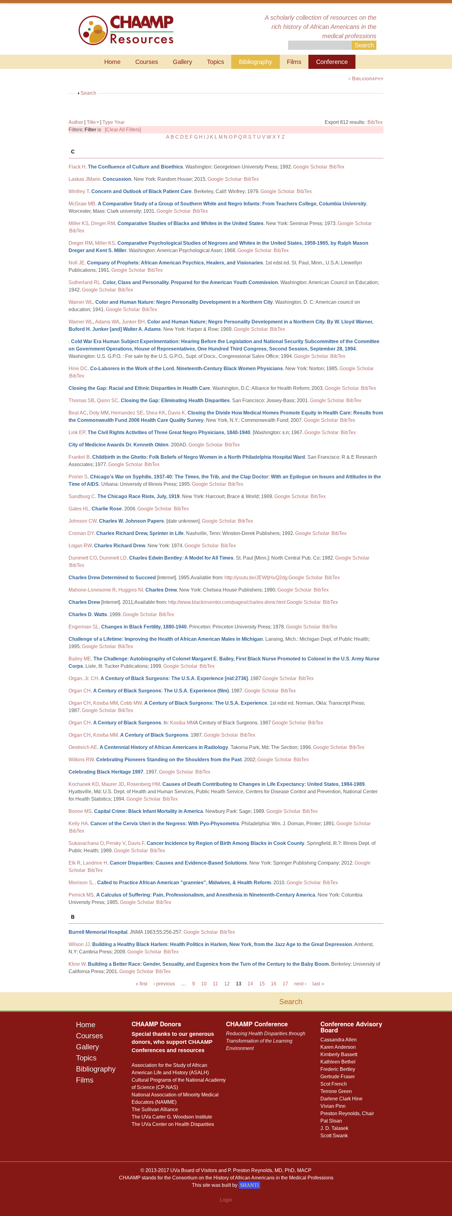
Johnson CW (83, 521)
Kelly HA (78, 823)
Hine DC (78, 368)
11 (215, 983)
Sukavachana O (86, 843)
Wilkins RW (81, 759)
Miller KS (79, 223)
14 (250, 983)
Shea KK (155, 412)
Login (226, 1199)
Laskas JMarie (84, 179)
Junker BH (133, 321)
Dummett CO (83, 557)
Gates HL (79, 508)
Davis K (176, 412)
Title (91, 122)
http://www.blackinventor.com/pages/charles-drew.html (227, 602)
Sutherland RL (84, 282)
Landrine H (95, 862)
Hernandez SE (127, 412)
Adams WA (107, 321)
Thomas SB (81, 400)
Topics (215, 61)
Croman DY (81, 533)
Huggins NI (130, 589)
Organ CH (80, 690)
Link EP (77, 432)
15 (262, 983)
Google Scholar (310, 166)
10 (204, 983)
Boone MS (80, 811)
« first (141, 983)
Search (88, 93)
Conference (332, 61)
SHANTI (249, 1185)
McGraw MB (82, 203)
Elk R (75, 862)
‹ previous (164, 983)
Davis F (136, 843)
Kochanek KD (84, 784)
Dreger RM (103, 223)
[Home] (126, 29)
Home (112, 61)
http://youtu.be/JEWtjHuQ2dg (255, 577)
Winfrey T (79, 191)
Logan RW (80, 545)
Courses (146, 61)
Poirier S (78, 476)
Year (119, 122)
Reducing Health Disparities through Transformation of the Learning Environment (265, 1041)
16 (273, 983)
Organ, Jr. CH (83, 678)
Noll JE (77, 262)
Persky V (115, 843)
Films (294, 61)
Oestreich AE (83, 747)
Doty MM (99, 412)
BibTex (375, 122)
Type (107, 122)
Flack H (77, 166)
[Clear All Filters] (123, 129)
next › (300, 983)
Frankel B (79, 457)
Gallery (182, 61)
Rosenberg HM (143, 784)
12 (227, 983)
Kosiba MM (105, 703)
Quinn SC (107, 400)
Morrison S (80, 882)
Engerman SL (84, 626)
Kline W (77, 964)
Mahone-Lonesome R (92, 589)
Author (76, 122)
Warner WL (81, 302)
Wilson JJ (79, 944)
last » (318, 983)
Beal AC (78, 412)
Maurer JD (112, 784)
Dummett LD (113, 557)
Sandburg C (82, 496)
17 (285, 983)
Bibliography (255, 61)
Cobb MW (131, 703)
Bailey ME (80, 658)
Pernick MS (81, 894)
